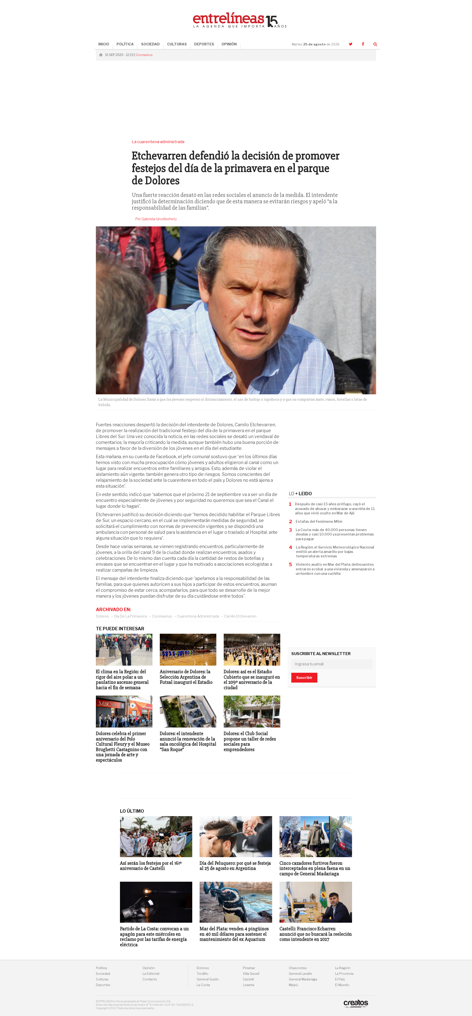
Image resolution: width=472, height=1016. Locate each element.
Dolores (102, 616)
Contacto (150, 979)
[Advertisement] (236, 100)
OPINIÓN (229, 44)
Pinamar (249, 968)
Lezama (248, 985)
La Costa (203, 985)
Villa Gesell (251, 973)
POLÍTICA (125, 44)
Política (101, 968)
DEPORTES (204, 44)
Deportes (103, 985)
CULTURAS (177, 44)
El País (340, 979)
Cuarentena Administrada (198, 616)
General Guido (208, 979)
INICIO (103, 44)
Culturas (102, 979)
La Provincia (344, 973)
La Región (342, 968)
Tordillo (202, 973)
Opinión (149, 968)
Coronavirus (144, 55)
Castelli (248, 979)
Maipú (293, 985)
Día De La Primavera (130, 616)
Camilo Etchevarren (240, 616)
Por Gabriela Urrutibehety (156, 219)
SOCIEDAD (150, 44)
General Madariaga (303, 979)
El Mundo (342, 985)
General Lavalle (300, 973)
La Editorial (151, 973)
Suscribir (304, 677)
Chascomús (298, 968)
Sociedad (103, 973)
